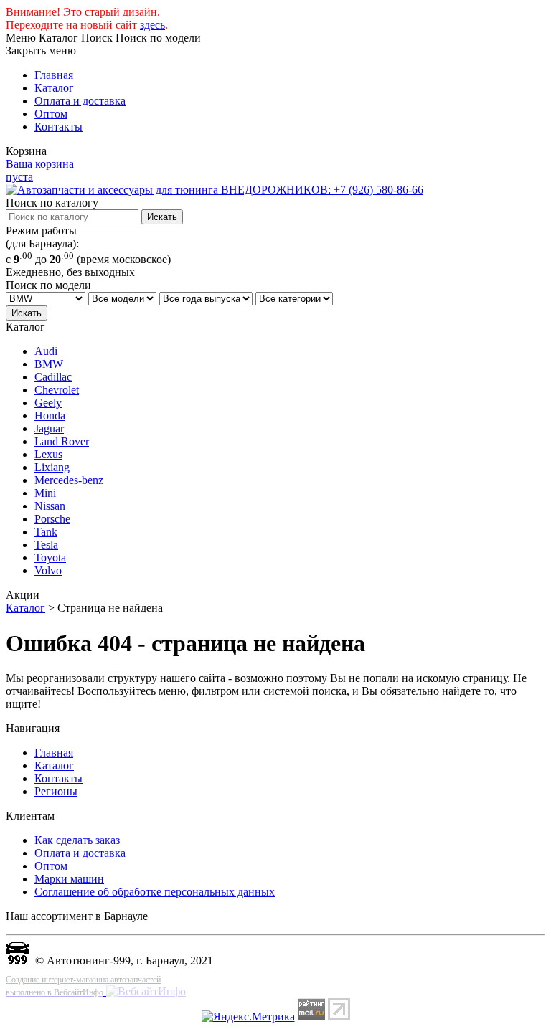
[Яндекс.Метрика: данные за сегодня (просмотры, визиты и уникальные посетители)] (248, 1016)
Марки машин (69, 879)
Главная (53, 75)
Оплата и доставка (80, 101)
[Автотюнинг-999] (17, 960)
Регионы (55, 791)
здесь (152, 25)
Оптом (50, 114)
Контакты (58, 126)
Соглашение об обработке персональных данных (154, 892)
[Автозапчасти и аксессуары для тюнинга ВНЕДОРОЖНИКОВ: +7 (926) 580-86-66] (214, 190)
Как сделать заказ (77, 840)
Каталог (54, 88)
